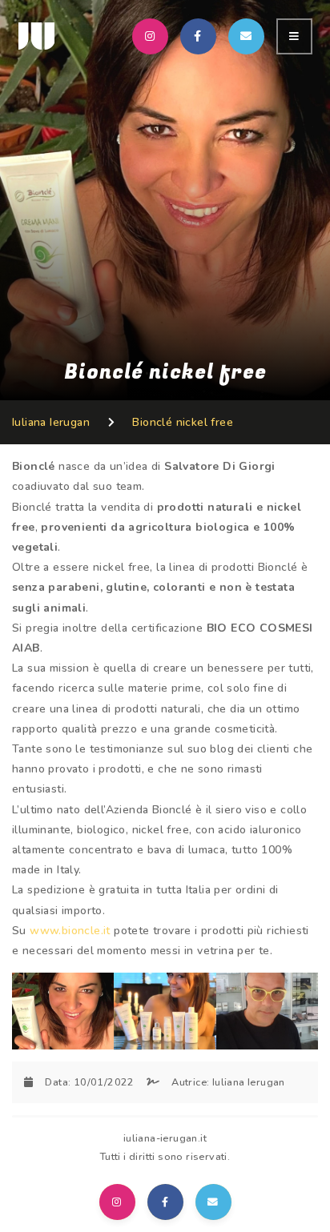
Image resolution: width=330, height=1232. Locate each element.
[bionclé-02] (164, 1011)
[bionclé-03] (267, 1011)
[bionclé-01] (63, 1011)
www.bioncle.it (70, 930)
